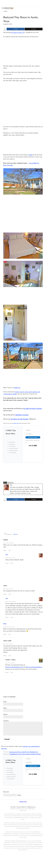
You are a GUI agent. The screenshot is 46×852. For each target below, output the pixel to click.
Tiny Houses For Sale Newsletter (20, 419)
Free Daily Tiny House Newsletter (32, 408)
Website (5, 714)
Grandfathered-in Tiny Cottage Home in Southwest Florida (25, 754)
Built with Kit (33, 445)
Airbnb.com (17, 387)
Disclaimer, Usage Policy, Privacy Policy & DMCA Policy (23, 808)
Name (5, 702)
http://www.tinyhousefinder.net (34, 667)
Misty (5, 624)
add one (15, 534)
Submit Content (23, 810)
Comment (6, 721)
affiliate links (16, 423)
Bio (5, 482)
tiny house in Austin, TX (17, 32)
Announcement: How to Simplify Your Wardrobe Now (23, 752)
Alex (6, 555)
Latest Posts (11, 482)
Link (9, 550)
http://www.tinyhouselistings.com (14, 667)
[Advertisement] (23, 222)
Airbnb (30, 155)
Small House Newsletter (21, 415)
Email (5, 708)
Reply (5, 550)
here (26, 849)
